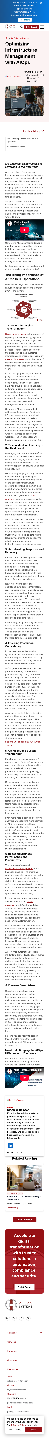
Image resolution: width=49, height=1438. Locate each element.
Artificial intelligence (20, 38)
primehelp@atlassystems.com (20, 1403)
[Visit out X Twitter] (14, 1318)
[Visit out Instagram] (28, 1318)
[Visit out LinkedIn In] (7, 1318)
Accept (33, 1430)
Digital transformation (16, 334)
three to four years (14, 359)
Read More (25, 20)
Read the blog (14, 1208)
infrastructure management (19, 868)
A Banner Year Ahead (16, 147)
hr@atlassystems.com (16, 1390)
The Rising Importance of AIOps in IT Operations (22, 140)
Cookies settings (15, 1430)
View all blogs (25, 1219)
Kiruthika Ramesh (33, 71)
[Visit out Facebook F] (21, 1318)
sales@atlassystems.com (17, 1381)
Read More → (14, 1152)
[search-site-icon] (21, 27)
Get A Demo (24, 1287)
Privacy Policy (18, 1425)
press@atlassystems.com (18, 1411)
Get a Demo (31, 27)
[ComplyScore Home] (6, 38)
